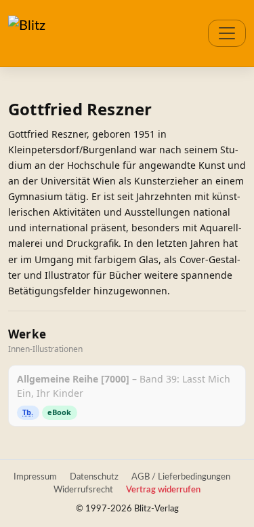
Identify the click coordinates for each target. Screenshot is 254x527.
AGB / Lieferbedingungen (180, 477)
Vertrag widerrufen (163, 489)
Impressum (35, 477)
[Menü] (227, 33)
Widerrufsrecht (83, 489)
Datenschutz (94, 477)
